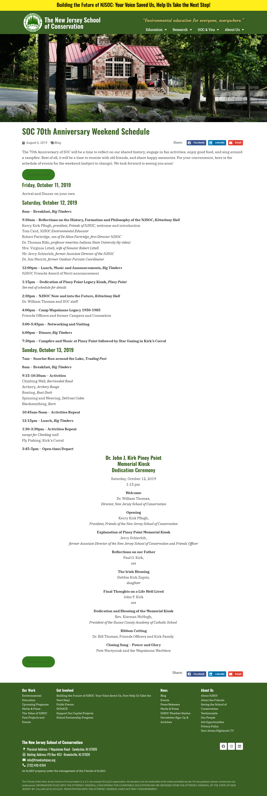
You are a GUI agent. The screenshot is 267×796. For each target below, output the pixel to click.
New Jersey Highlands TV (217, 730)
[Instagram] (231, 746)
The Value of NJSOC (34, 713)
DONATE (62, 708)
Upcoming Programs (35, 704)
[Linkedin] (239, 746)
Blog (58, 143)
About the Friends (212, 700)
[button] (196, 142)
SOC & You (206, 29)
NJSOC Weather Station (175, 713)
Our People (208, 717)
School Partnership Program (74, 717)
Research (180, 29)
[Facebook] (223, 746)
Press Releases (170, 704)
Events (164, 700)
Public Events (65, 704)
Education (154, 29)
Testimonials (209, 713)
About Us (232, 29)
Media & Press (31, 708)
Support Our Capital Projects (74, 713)
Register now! (38, 174)
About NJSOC (209, 695)
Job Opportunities (212, 722)
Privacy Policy (210, 726)
